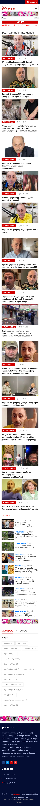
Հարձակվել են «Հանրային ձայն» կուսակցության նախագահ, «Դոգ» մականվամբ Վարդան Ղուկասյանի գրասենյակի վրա (17, 334)
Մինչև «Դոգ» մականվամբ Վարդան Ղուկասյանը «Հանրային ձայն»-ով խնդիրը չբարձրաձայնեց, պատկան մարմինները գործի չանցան (20, 438)
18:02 (31, 543)
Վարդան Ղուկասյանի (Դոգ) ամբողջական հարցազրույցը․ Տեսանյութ (20, 404)
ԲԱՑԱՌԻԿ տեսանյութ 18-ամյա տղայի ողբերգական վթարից (26, 536)
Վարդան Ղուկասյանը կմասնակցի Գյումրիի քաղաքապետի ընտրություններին (16, 166)
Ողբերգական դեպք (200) (13, 690)
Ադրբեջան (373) (9, 654)
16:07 (31, 554)
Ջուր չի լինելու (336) (11, 664)
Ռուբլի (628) (8, 643)
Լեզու (33, 2)
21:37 (31, 566)
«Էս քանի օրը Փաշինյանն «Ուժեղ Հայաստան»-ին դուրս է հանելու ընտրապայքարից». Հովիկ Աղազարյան (26, 583)
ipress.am (16, 794)
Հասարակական (9, 159)
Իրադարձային (9, 327)
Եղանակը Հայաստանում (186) (15, 700)
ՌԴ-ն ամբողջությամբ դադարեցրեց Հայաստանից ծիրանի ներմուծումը (26, 570)
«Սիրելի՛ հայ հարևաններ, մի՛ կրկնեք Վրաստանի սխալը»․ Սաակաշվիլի (25, 558)
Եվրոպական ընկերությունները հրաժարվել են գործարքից (26, 525)
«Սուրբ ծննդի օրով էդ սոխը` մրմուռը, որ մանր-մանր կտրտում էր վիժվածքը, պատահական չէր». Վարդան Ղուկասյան (19, 128)
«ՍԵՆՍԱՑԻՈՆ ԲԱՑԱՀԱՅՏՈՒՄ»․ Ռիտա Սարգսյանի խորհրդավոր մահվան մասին (20, 507)
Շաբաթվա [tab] (7, 631)
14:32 (31, 611)
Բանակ (17, 600)
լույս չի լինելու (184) (11, 705)
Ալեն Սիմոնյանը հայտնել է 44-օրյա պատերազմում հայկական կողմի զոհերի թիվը (26, 605)
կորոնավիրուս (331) (11, 669)
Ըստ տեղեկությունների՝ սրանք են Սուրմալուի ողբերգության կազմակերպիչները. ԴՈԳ (16, 474)
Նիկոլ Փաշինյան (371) (12, 659)
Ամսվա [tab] (23, 631)
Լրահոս (6, 515)
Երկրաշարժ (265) (10, 679)
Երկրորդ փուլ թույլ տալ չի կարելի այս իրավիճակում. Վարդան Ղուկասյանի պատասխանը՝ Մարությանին (18, 299)
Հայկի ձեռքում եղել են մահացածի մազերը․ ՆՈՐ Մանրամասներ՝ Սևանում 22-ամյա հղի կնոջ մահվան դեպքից (26, 594)
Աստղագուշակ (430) (11, 648)
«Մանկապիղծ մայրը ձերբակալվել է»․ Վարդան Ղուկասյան (18, 199)
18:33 (29, 577)
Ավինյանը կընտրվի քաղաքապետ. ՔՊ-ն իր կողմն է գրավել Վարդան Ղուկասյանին (19, 265)
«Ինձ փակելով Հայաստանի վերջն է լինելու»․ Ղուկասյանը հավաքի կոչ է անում (20, 63)
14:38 (31, 588)
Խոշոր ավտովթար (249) (12, 684)
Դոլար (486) (22, 643)
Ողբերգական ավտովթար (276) (15, 674)
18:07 (31, 532)
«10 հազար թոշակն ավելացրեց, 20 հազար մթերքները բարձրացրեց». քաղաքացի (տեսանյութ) (26, 616)
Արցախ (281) (29, 669)
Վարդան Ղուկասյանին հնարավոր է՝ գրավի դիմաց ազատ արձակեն (17, 95)
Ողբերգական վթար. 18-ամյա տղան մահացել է (24, 546)
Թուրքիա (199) (9, 695)
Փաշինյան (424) (30, 648)
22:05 (29, 520)
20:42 (25, 600)
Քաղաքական (8, 58)
